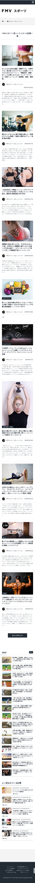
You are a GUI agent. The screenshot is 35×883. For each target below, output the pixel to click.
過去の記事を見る (17, 635)
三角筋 (4, 593)
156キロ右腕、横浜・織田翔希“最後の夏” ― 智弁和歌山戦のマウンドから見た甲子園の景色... (22, 667)
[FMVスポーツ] (14, 11)
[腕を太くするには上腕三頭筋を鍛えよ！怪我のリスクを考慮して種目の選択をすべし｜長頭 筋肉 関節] (17, 121)
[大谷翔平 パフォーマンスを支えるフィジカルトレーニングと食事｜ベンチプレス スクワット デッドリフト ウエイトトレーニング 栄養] (17, 334)
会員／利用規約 (9, 870)
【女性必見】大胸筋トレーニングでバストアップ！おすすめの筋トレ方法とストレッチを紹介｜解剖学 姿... (22, 812)
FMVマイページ (24, 872)
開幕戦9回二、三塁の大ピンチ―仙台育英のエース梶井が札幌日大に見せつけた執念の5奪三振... (22, 740)
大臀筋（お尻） (6, 483)
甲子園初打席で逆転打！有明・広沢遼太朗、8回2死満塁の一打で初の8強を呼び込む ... (22, 691)
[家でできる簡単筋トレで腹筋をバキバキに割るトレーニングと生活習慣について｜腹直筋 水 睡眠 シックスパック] (17, 530)
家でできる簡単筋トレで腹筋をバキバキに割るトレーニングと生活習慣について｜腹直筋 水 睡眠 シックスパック (17, 543)
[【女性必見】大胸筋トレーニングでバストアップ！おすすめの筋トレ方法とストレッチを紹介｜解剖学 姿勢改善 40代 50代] (17, 177)
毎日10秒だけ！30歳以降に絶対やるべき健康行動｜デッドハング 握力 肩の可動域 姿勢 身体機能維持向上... (22, 764)
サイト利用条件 (11, 868)
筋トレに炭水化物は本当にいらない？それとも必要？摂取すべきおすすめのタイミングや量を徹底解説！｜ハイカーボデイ (17, 304)
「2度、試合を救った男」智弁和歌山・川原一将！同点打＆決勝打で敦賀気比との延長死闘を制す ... (22, 699)
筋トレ (4, 64)
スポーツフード (6, 298)
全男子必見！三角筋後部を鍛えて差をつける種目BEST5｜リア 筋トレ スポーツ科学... (22, 772)
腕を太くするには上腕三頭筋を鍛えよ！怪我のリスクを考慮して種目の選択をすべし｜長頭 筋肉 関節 (17, 136)
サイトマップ (10, 866)
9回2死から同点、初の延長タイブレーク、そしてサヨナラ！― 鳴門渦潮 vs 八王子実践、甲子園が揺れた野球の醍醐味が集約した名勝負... (22, 716)
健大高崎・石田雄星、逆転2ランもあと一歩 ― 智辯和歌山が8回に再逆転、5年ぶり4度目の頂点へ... (22, 659)
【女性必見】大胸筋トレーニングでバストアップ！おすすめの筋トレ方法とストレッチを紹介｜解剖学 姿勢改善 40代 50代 (17, 192)
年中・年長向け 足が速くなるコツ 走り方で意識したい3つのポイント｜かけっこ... (22, 748)
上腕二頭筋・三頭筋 (8, 130)
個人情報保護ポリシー (22, 866)
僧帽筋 (4, 240)
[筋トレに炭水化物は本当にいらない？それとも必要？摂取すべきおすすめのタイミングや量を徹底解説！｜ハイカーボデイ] (17, 289)
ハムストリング (6, 344)
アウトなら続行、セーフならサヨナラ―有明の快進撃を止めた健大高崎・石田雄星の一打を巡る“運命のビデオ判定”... (22, 684)
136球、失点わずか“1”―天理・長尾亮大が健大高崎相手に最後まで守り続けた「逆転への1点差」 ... (22, 675)
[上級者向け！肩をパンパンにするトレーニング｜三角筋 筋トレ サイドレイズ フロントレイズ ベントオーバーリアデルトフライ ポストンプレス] (17, 583)
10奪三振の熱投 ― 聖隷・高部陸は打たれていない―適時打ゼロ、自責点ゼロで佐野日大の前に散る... (22, 732)
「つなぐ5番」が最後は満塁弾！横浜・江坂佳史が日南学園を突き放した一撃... (22, 707)
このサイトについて (23, 868)
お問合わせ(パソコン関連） (23, 870)
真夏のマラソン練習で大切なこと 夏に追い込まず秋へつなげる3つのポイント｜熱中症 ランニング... (22, 756)
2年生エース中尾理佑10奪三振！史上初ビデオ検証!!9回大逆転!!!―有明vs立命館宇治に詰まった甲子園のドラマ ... (22, 724)
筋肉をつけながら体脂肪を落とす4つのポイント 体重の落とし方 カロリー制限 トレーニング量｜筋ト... (22, 823)
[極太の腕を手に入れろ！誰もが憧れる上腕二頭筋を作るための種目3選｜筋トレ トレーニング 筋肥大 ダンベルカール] (17, 404)
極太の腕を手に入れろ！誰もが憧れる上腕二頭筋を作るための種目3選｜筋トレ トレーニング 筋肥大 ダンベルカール (17, 433)
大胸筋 (4, 185)
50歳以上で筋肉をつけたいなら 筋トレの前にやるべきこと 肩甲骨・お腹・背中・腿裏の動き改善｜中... (22, 801)
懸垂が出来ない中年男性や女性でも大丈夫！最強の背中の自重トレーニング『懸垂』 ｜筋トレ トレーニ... (22, 834)
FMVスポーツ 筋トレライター (14, 84)
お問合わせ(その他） (12, 872)
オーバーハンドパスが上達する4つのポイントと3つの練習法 (22, 790)
